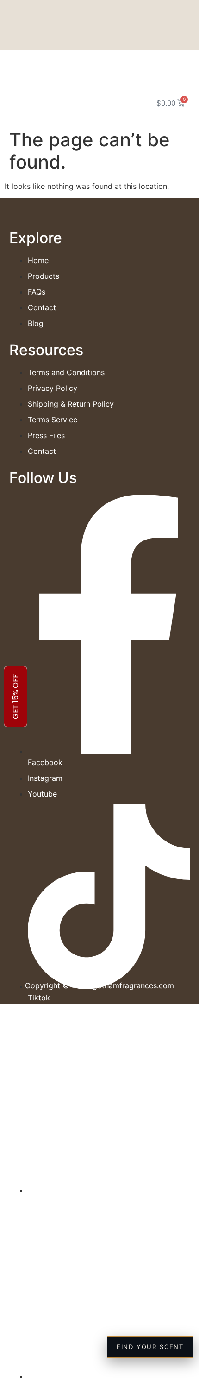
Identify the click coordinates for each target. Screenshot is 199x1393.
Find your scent (150, 1346)
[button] (21, 101)
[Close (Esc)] (168, 10)
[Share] (148, 10)
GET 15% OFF (15, 696)
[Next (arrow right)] (183, 696)
